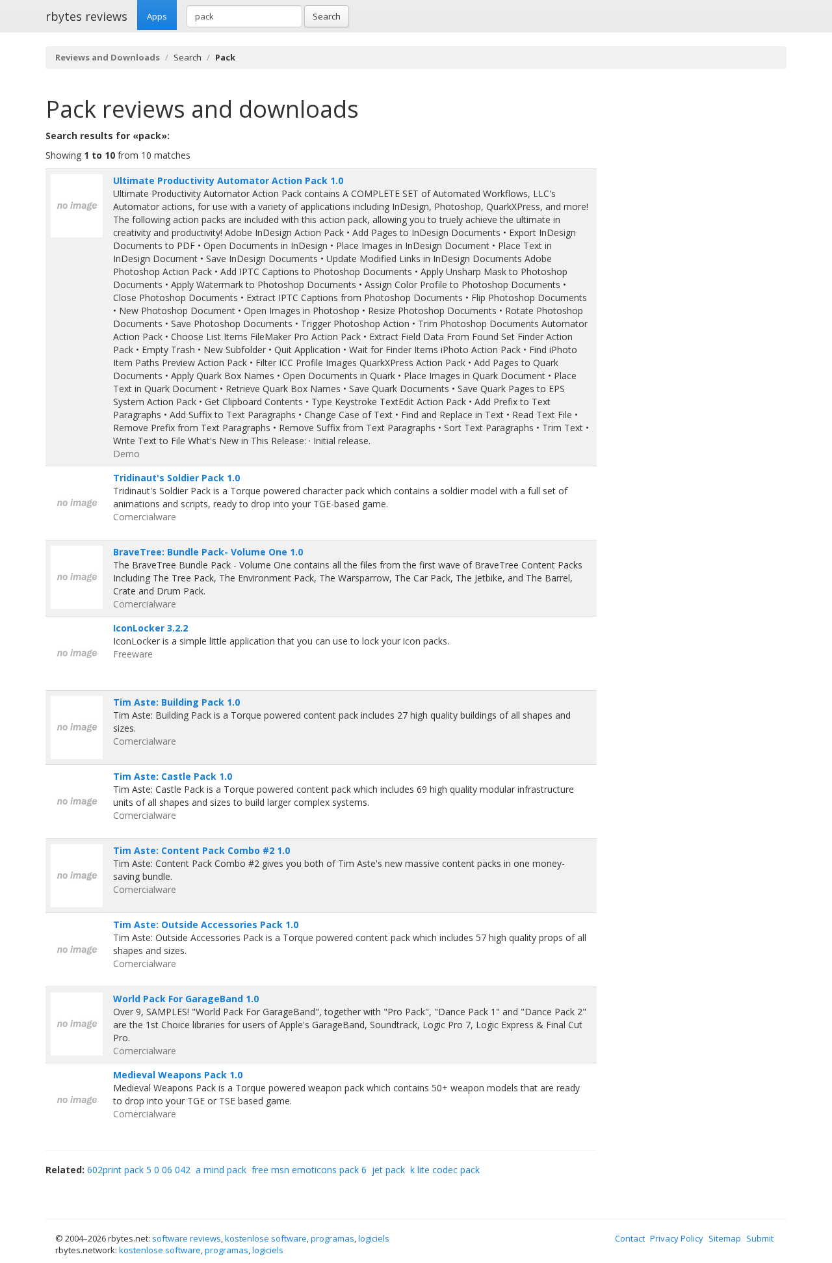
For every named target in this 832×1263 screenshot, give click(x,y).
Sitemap (724, 1238)
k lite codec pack (445, 1169)
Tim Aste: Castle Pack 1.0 (172, 776)
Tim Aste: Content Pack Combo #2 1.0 (201, 850)
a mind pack (221, 1169)
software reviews (186, 1238)
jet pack (388, 1169)
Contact (630, 1238)
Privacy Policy (676, 1238)
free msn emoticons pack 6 (309, 1169)
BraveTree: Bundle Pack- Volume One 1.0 (208, 552)
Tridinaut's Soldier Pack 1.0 (176, 478)
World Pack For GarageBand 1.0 (186, 998)
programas (332, 1238)
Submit (760, 1238)
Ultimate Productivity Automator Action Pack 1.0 (228, 180)
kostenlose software (266, 1238)
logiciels (373, 1238)
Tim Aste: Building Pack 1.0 (176, 702)
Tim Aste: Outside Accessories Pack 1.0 (205, 924)
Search (327, 16)
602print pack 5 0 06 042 (138, 1169)
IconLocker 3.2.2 (150, 628)
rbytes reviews (86, 16)
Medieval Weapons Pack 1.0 (177, 1075)
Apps (157, 16)
